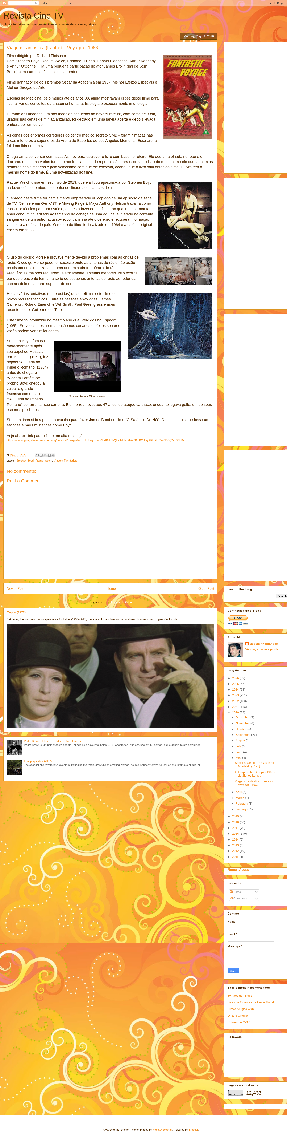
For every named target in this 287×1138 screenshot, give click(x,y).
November (243, 723)
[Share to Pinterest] (53, 455)
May (239, 757)
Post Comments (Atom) (119, 602)
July (239, 746)
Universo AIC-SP (239, 1022)
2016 (236, 833)
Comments (240, 898)
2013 (236, 845)
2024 (236, 689)
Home (111, 588)
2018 (236, 822)
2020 (236, 712)
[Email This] (37, 455)
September (243, 734)
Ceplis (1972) (16, 612)
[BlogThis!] (41, 455)
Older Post (206, 588)
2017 (236, 828)
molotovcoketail (162, 1129)
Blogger (193, 1129)
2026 (236, 678)
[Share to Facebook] (49, 455)
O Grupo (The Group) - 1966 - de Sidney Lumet (255, 773)
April (239, 792)
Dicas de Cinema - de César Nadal (251, 1002)
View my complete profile (261, 649)
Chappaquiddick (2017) (38, 761)
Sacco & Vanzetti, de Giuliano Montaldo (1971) (254, 764)
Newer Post (15, 588)
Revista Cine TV (33, 15)
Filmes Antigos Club (241, 1009)
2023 (236, 695)
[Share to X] (45, 455)
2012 (236, 851)
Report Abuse (239, 869)
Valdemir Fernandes (263, 643)
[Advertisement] (257, 106)
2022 (236, 701)
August (241, 740)
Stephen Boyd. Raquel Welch (34, 460)
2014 (236, 839)
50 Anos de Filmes (240, 995)
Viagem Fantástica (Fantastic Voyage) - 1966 (254, 782)
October (241, 729)
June (239, 752)
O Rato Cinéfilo (238, 1015)
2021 (236, 706)
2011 (235, 856)
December (243, 717)
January (241, 809)
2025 (236, 683)
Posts (237, 892)
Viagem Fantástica (65, 460)
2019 (236, 816)
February (242, 803)
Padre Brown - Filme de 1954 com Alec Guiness (53, 741)
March (240, 797)
